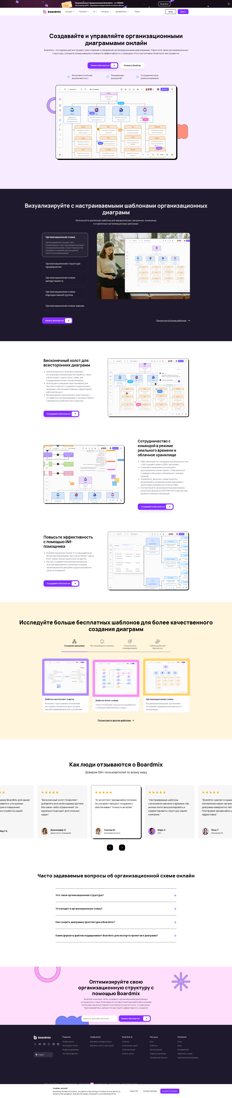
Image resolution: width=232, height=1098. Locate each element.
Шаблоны (154, 1045)
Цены (180, 1045)
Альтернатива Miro (70, 1053)
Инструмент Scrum (70, 1045)
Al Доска (125, 1041)
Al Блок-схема (128, 1053)
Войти (183, 12)
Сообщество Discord (158, 1057)
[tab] (43, 1054)
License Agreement (69, 1083)
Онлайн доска (68, 1041)
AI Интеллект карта (130, 1045)
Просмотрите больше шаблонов (171, 320)
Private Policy (84, 1083)
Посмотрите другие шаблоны (114, 720)
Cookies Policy (101, 1083)
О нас (180, 1041)
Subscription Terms (130, 1083)
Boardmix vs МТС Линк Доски (102, 1045)
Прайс (137, 11)
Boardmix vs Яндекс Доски (101, 1041)
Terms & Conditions (51, 1083)
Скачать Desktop (132, 65)
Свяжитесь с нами (185, 1053)
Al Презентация (128, 1049)
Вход (171, 12)
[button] (110, 848)
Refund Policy (114, 1083)
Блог (152, 1041)
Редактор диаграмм (70, 1049)
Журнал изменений (158, 1053)
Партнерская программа (188, 1057)
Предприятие (183, 1049)
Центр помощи (156, 1049)
